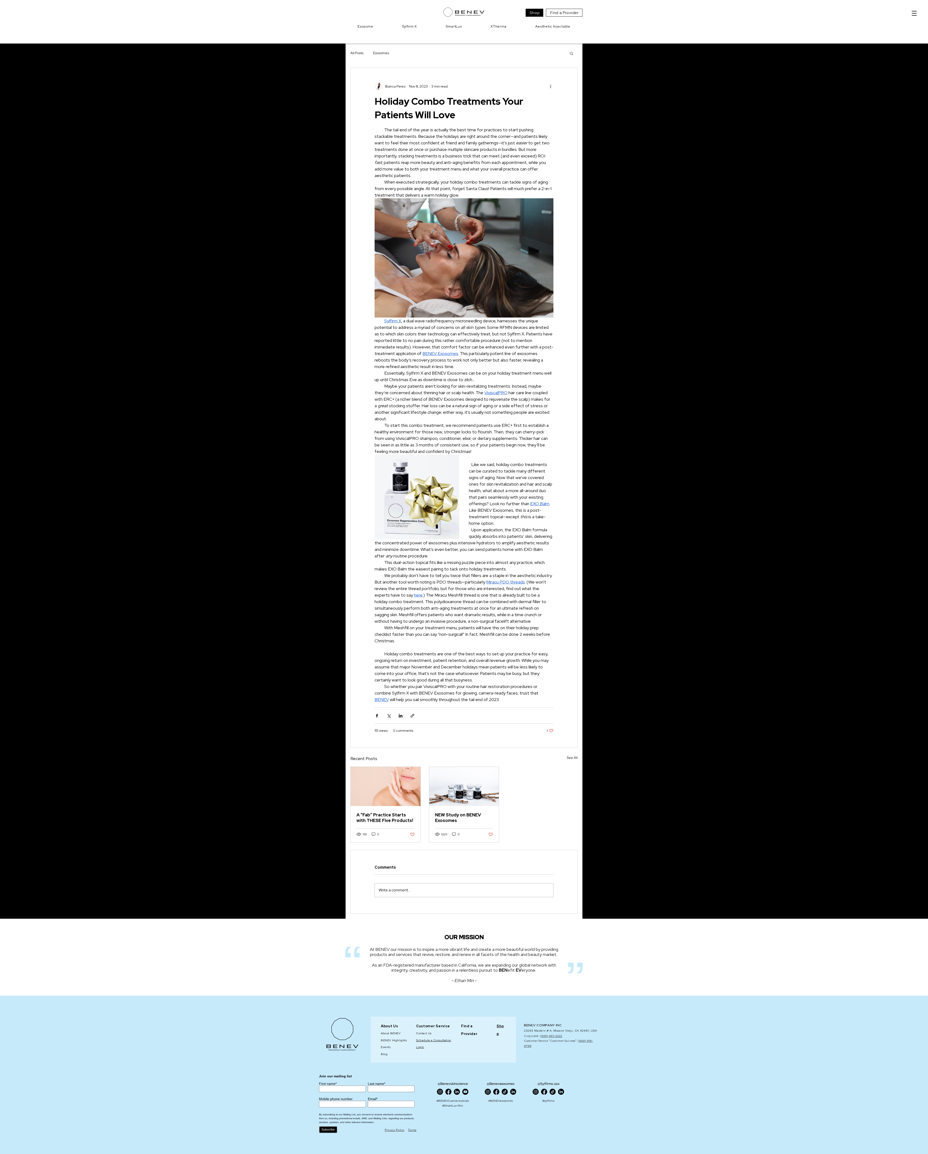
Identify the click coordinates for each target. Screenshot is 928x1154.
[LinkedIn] (457, 1092)
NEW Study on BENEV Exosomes (458, 817)
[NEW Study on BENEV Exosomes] (464, 786)
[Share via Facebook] (377, 715)
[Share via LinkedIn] (400, 715)
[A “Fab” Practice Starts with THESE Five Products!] (385, 786)
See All (572, 757)
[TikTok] (505, 1092)
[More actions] (550, 86)
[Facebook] (448, 1092)
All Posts (356, 53)
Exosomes (381, 53)
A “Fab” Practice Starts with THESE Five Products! (384, 817)
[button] (914, 13)
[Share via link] (412, 715)
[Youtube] (465, 1092)
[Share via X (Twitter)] (388, 715)
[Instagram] (440, 1092)
